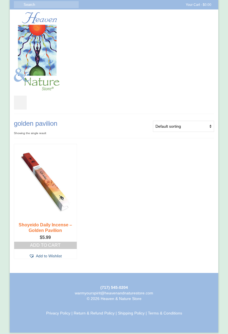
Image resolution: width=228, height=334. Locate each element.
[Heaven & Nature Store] (114, 51)
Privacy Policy (58, 313)
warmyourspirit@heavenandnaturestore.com (114, 293)
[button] (45, 256)
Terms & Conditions (165, 313)
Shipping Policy (131, 313)
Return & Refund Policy (94, 313)
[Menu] (20, 103)
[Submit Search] (18, 4)
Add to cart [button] (45, 245)
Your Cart (198, 5)
